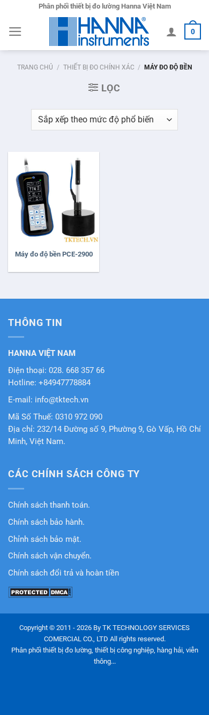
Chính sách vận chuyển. (50, 556)
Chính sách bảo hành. (46, 522)
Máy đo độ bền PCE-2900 (54, 254)
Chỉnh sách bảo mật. (44, 539)
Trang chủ (35, 67)
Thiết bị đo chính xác (99, 67)
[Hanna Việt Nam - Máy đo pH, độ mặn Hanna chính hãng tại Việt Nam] (99, 31)
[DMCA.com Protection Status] (40, 591)
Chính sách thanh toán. (49, 505)
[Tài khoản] (171, 31)
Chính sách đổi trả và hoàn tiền (63, 573)
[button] (15, 31)
